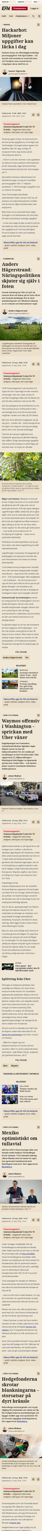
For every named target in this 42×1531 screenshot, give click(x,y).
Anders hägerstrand (12, 657)
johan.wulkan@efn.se (16, 779)
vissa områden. (28, 1253)
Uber (5, 1065)
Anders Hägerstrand (18, 310)
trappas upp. (15, 1522)
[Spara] (38, 25)
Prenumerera (20, 8)
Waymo (14, 1065)
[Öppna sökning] (33, 16)
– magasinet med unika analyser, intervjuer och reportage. (19, 128)
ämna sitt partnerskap (12, 1034)
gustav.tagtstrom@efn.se (18, 74)
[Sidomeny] (39, 16)
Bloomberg (7, 1167)
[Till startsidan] (6, 8)
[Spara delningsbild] (33, 115)
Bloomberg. (22, 1421)
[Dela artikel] (38, 115)
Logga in (34, 8)
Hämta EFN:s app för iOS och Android (20, 242)
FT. (14, 757)
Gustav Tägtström (17, 71)
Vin (26, 657)
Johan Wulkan (15, 776)
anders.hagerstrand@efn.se (19, 313)
